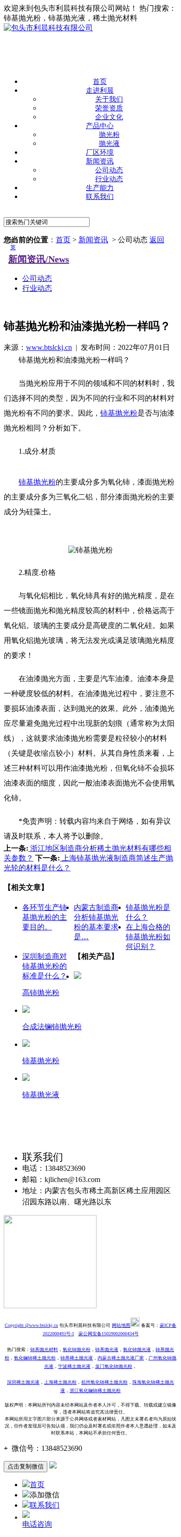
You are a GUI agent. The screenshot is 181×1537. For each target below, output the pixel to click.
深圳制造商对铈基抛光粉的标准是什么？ (44, 966)
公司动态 (109, 170)
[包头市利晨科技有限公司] (48, 28)
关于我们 (109, 99)
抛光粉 (109, 134)
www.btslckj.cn (49, 347)
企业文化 (109, 117)
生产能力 (100, 187)
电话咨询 (37, 1524)
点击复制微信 (25, 1466)
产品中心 (100, 126)
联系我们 (100, 196)
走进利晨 (100, 90)
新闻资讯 (100, 161)
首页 (100, 81)
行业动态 (109, 179)
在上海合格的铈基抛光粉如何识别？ (148, 936)
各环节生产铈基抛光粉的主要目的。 (44, 917)
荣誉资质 (109, 108)
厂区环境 (100, 152)
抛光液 (109, 143)
